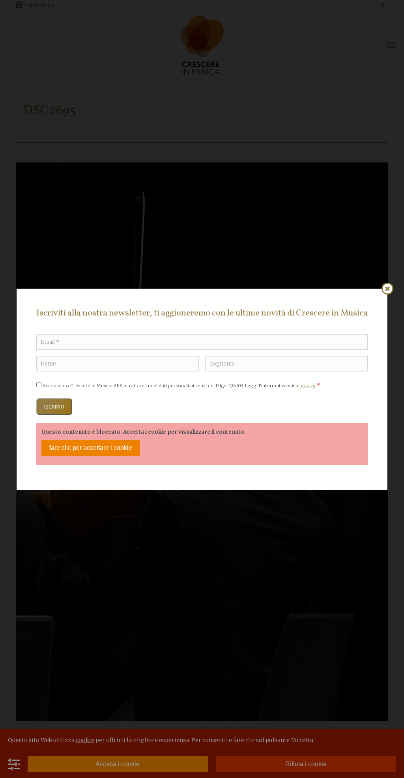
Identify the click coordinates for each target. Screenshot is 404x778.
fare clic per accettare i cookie (90, 447)
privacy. (307, 385)
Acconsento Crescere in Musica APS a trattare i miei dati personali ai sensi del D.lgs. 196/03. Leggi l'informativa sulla (181, 385)
